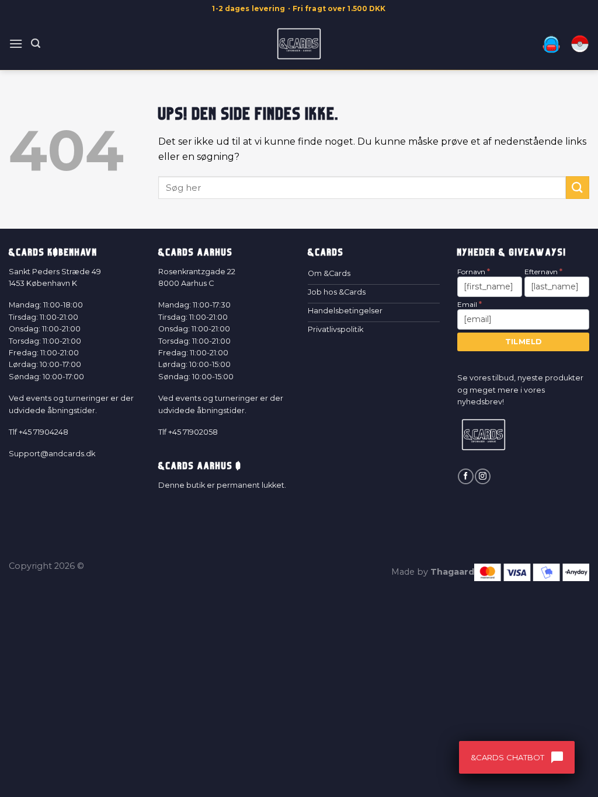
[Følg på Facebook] (465, 476)
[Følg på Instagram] (482, 476)
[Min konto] (551, 44)
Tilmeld (523, 341)
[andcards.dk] (299, 44)
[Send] (577, 187)
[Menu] (16, 43)
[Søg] (35, 43)
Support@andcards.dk (52, 453)
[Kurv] (580, 44)
